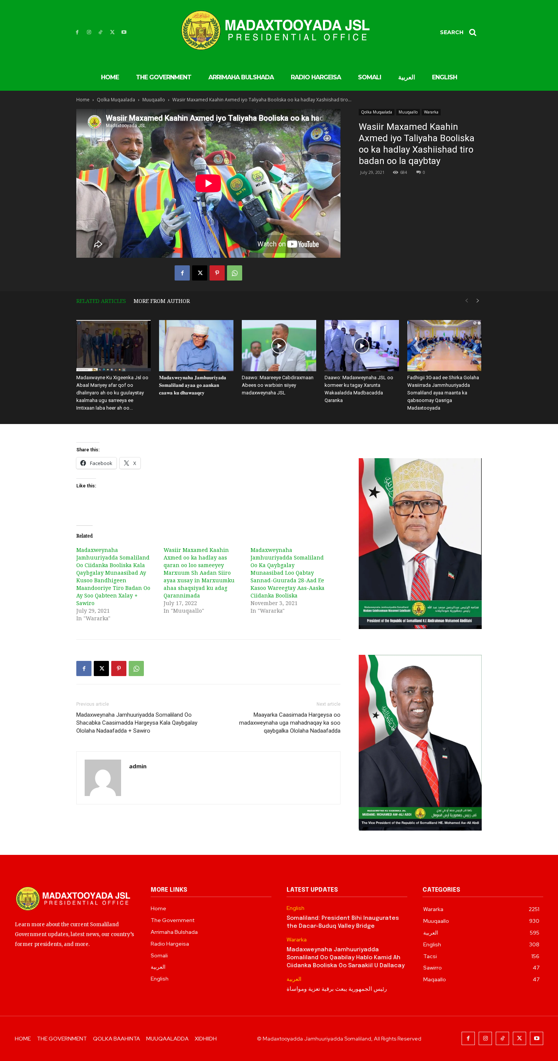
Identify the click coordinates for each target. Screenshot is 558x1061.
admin (138, 766)
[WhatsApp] (234, 273)
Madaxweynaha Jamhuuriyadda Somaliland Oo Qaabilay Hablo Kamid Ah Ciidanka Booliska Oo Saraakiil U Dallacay (346, 958)
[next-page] (478, 301)
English (295, 908)
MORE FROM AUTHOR (162, 300)
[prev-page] (466, 301)
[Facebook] (77, 32)
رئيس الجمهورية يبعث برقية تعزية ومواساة (337, 989)
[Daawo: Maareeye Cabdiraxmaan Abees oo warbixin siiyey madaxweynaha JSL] (279, 345)
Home (83, 99)
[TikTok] (101, 32)
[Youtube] (124, 32)
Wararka (431, 112)
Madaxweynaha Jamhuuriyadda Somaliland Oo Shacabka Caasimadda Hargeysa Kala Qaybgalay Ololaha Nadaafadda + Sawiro (136, 722)
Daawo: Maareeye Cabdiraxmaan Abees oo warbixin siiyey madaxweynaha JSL (278, 385)
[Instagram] (89, 32)
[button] (461, 32)
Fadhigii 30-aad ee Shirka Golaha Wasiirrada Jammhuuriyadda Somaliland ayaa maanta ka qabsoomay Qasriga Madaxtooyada (443, 393)
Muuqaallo (153, 99)
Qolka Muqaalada (116, 99)
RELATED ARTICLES (101, 300)
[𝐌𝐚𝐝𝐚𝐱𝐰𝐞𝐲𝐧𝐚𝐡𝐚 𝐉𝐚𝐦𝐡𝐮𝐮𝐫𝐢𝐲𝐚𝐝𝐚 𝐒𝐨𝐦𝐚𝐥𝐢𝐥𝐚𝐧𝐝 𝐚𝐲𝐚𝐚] (196, 345)
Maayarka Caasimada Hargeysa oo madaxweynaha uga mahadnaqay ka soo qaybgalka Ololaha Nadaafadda (289, 722)
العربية (294, 979)
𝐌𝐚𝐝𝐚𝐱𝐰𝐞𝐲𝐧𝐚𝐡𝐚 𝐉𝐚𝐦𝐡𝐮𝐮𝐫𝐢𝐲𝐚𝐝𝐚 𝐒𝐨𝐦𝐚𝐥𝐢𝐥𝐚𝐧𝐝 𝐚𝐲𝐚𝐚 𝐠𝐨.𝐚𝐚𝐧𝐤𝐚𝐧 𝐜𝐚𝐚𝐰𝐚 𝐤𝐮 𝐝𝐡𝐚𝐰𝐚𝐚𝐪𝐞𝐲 (192, 385)
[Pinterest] (217, 273)
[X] (112, 32)
